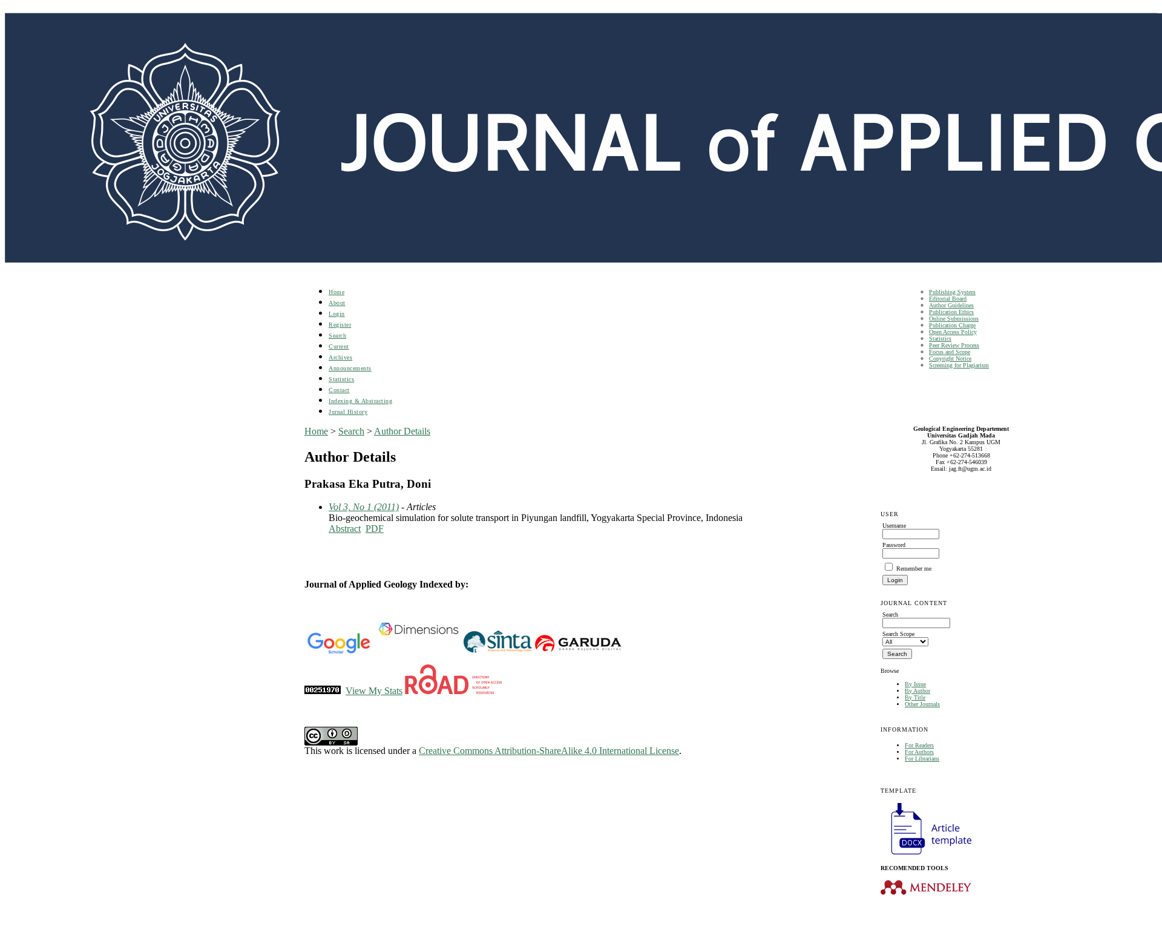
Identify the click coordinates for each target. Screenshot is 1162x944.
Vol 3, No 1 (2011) (364, 507)
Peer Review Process (954, 345)
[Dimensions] (418, 651)
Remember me (913, 568)
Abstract (345, 528)
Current (339, 346)
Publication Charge (952, 325)
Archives (340, 357)
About (337, 303)
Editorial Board (948, 298)
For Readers (919, 745)
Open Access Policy (953, 332)
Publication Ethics (951, 312)
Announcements (350, 368)
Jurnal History (348, 411)
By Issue (915, 684)
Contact (339, 390)
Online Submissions (954, 318)
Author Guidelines (951, 305)
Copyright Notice (950, 358)
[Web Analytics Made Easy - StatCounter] (322, 691)
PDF (375, 528)
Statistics (940, 338)
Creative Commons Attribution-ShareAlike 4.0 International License (549, 751)
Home (336, 292)
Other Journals (922, 704)
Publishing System (952, 292)
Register (340, 324)
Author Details (402, 431)
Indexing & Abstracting (360, 401)
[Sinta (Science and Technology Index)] (498, 651)
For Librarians (922, 758)
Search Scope (898, 634)
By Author (917, 690)
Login (337, 313)
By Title (915, 697)
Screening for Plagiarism (959, 365)
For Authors (919, 752)
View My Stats (374, 691)
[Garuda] (577, 651)
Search (337, 335)
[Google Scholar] (338, 651)
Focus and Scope (949, 352)
